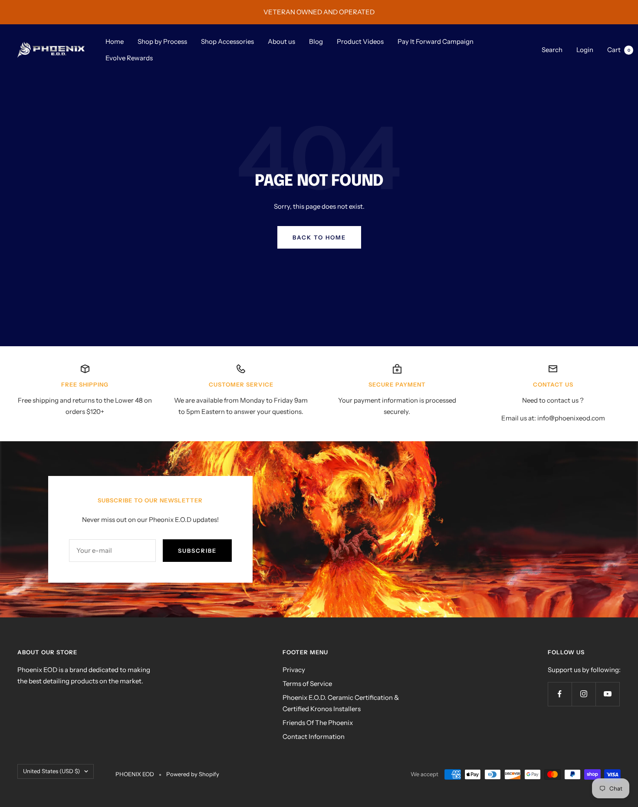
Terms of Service (307, 683)
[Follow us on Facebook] (560, 694)
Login (584, 50)
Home (114, 41)
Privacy (294, 670)
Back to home (319, 237)
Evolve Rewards (129, 58)
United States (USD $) (51, 771)
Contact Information (314, 736)
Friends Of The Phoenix (318, 722)
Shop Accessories (227, 41)
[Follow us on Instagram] (583, 694)
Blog (316, 41)
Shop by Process (162, 41)
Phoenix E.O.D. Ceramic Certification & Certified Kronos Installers (341, 703)
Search (552, 50)
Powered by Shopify (192, 774)
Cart (618, 50)
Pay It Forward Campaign (436, 41)
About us (281, 41)
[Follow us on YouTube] (607, 694)
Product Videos (360, 41)
